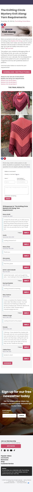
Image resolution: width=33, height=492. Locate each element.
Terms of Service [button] (27, 480)
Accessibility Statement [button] (9, 482)
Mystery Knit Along (16, 41)
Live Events (5, 458)
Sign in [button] (17, 174)
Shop (3, 462)
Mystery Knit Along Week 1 (8, 80)
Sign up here (9, 48)
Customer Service (7, 464)
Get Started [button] (11, 446)
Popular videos (6, 456)
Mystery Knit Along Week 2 (9, 82)
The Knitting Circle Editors (22, 21)
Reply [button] (26, 233)
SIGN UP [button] (21, 415)
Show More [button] (7, 363)
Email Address (21, 179)
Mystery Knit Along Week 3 (9, 84)
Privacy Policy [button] (11, 481)
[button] (2, 24)
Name (6, 178)
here (28, 167)
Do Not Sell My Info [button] (21, 481)
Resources (4, 460)
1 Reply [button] (20, 233)
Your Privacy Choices (22, 482)
